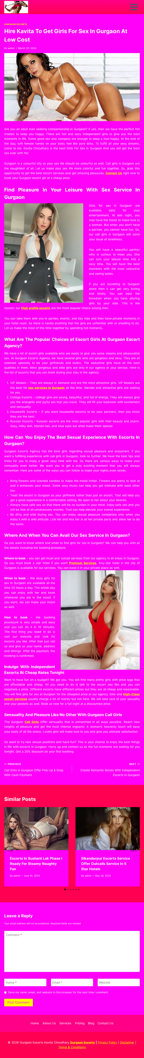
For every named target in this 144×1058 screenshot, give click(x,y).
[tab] (65, 889)
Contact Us (105, 1023)
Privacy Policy (107, 1042)
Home (35, 1023)
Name (11, 982)
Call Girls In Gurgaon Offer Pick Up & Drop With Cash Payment (33, 770)
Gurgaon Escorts (15, 24)
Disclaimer (127, 1042)
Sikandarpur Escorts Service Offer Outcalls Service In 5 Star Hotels (105, 863)
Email (57, 982)
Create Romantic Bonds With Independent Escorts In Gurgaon (110, 770)
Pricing (79, 1023)
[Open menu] (134, 7)
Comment (14, 935)
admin (11, 48)
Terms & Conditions (72, 1047)
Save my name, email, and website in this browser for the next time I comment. (58, 992)
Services (65, 1023)
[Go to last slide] (10, 847)
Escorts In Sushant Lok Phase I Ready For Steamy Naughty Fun (36, 863)
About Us (49, 1023)
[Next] (133, 847)
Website (104, 982)
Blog (91, 1023)
